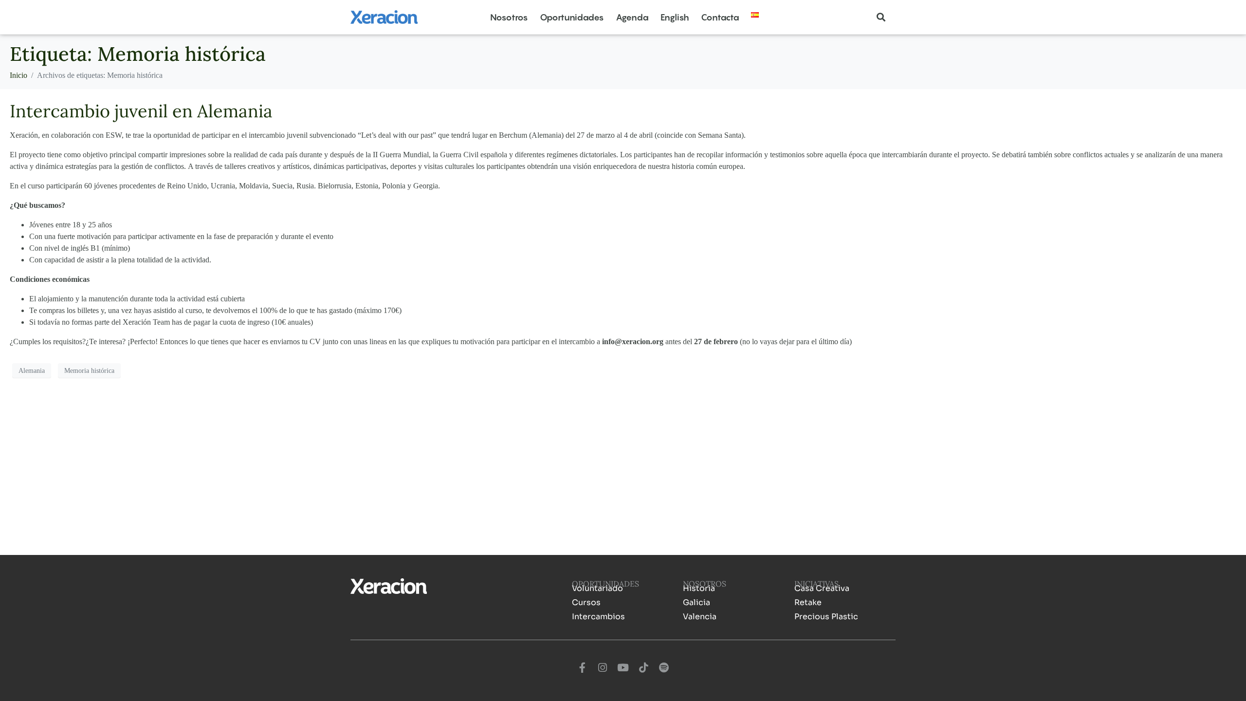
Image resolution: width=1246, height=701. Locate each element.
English (674, 17)
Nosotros (509, 17)
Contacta (720, 17)
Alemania (31, 370)
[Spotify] (664, 667)
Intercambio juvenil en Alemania (141, 111)
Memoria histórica (89, 370)
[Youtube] (623, 667)
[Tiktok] (643, 667)
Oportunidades (572, 17)
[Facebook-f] (582, 667)
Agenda (632, 17)
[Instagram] (602, 667)
